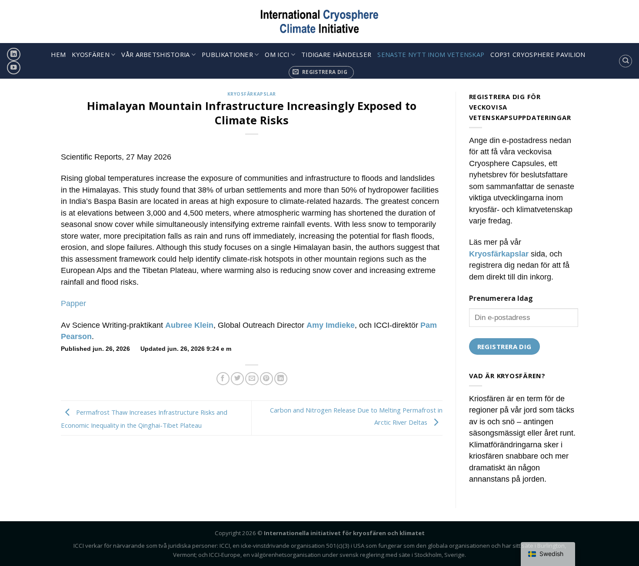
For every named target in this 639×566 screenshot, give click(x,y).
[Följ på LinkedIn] (13, 54)
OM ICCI (277, 54)
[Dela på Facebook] (223, 379)
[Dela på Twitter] (237, 379)
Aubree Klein (189, 325)
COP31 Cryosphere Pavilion (537, 54)
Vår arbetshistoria (155, 54)
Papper (73, 303)
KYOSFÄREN (91, 54)
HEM (58, 54)
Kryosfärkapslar (251, 94)
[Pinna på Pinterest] (266, 379)
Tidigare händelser (336, 54)
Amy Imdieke (330, 325)
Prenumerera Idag (501, 298)
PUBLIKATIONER (227, 54)
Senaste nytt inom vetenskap (430, 54)
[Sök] (625, 61)
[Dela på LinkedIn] (280, 379)
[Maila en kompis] (251, 379)
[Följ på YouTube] (13, 67)
